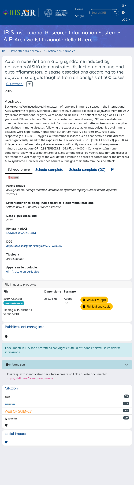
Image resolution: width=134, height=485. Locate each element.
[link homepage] (20, 12)
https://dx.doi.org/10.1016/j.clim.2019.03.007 (34, 246)
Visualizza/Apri (95, 300)
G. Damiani (14, 84)
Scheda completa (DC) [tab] (87, 169)
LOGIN (126, 19)
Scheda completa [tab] (49, 169)
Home (79, 9)
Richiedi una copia (97, 306)
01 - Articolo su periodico (59, 51)
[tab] (113, 169)
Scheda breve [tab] (19, 169)
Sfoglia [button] (79, 16)
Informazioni (17, 364)
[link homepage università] (56, 12)
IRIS (4, 51)
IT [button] (123, 6)
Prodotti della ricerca (25, 51)
